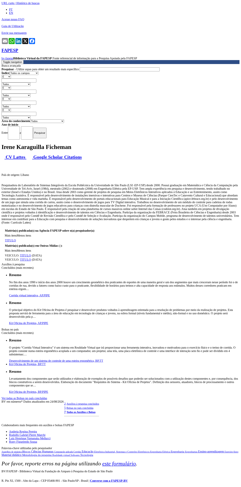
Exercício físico (231, 451)
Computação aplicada (63, 451)
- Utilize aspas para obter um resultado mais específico (41, 69)
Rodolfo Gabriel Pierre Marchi (27, 435)
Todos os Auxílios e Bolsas (80, 412)
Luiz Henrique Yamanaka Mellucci (29, 438)
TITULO (10, 240)
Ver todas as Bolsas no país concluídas (24, 398)
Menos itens (24, 235)
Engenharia (178, 451)
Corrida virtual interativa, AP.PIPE (29, 295)
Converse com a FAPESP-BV (109, 480)
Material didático (12, 454)
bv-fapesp (7, 58)
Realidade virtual (61, 455)
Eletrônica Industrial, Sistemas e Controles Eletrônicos (122, 451)
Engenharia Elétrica (160, 451)
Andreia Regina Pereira (23, 431)
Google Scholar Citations (57, 157)
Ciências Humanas (42, 451)
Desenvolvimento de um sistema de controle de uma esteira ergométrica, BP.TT (56, 360)
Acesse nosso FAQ (13, 19)
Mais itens (11, 235)
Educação (88, 451)
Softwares (75, 455)
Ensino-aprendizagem (211, 451)
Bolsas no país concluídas (79, 407)
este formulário (119, 463)
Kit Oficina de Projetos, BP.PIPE (28, 391)
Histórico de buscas (28, 3)
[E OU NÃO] (6, 76)
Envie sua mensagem (14, 32)
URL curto (8, 3)
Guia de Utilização (13, 26)
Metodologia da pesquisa (37, 454)
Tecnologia (86, 454)
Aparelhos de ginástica (12, 451)
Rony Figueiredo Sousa (23, 441)
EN (11, 13)
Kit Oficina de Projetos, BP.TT (27, 364)
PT (11, 9)
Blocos (26, 451)
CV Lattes (15, 157)
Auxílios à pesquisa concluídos (82, 403)
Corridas (77, 451)
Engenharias (191, 451)
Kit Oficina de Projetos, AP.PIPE (28, 323)
